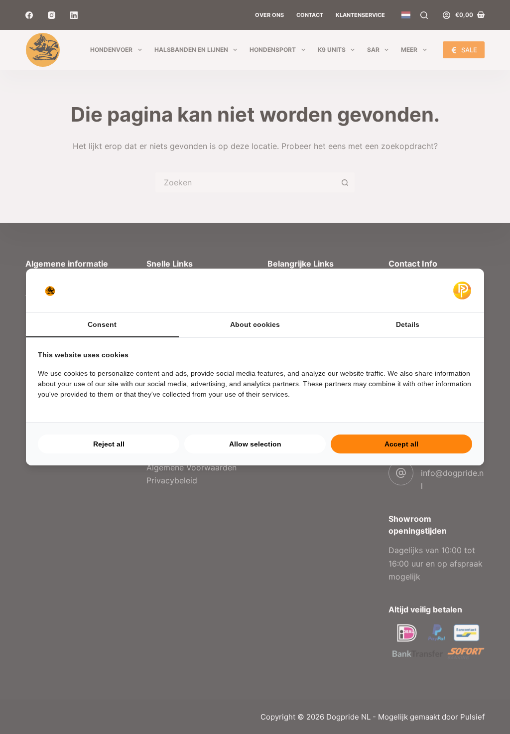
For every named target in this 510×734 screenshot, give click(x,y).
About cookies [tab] (255, 324)
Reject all (109, 444)
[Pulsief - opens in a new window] (462, 290)
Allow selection (255, 444)
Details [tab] (407, 324)
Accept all (401, 444)
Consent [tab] (102, 324)
